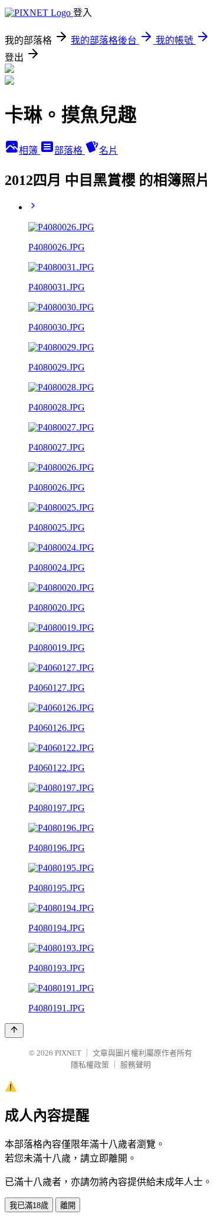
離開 (67, 1205)
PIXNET (68, 1052)
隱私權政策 (90, 1064)
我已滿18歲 (28, 1205)
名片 (108, 150)
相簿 (29, 150)
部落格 (69, 150)
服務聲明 (135, 1064)
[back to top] (14, 1030)
